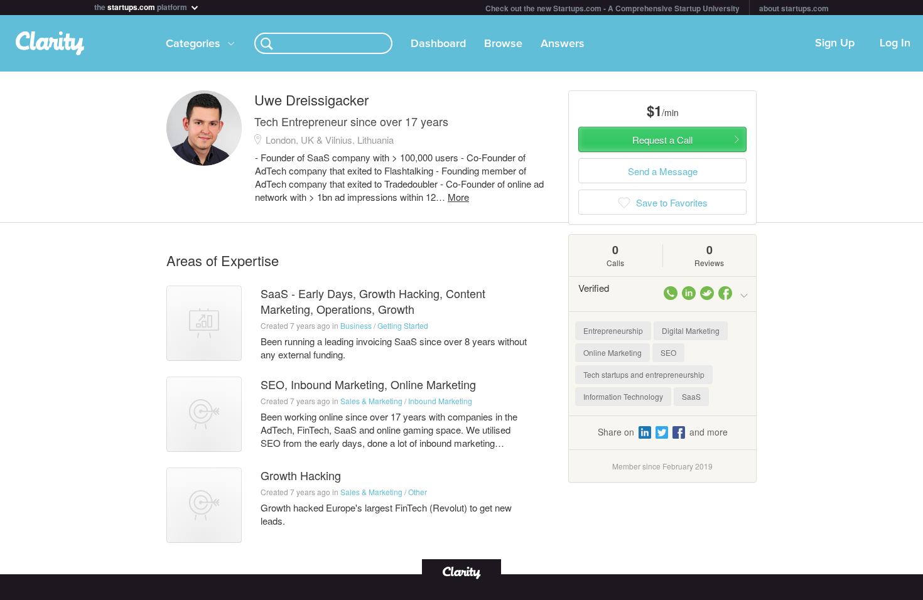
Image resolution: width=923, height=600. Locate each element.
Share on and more (663, 432)
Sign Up (835, 43)
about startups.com (794, 8)
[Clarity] (461, 571)
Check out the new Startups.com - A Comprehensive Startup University (612, 8)
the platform (141, 6)
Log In (895, 43)
